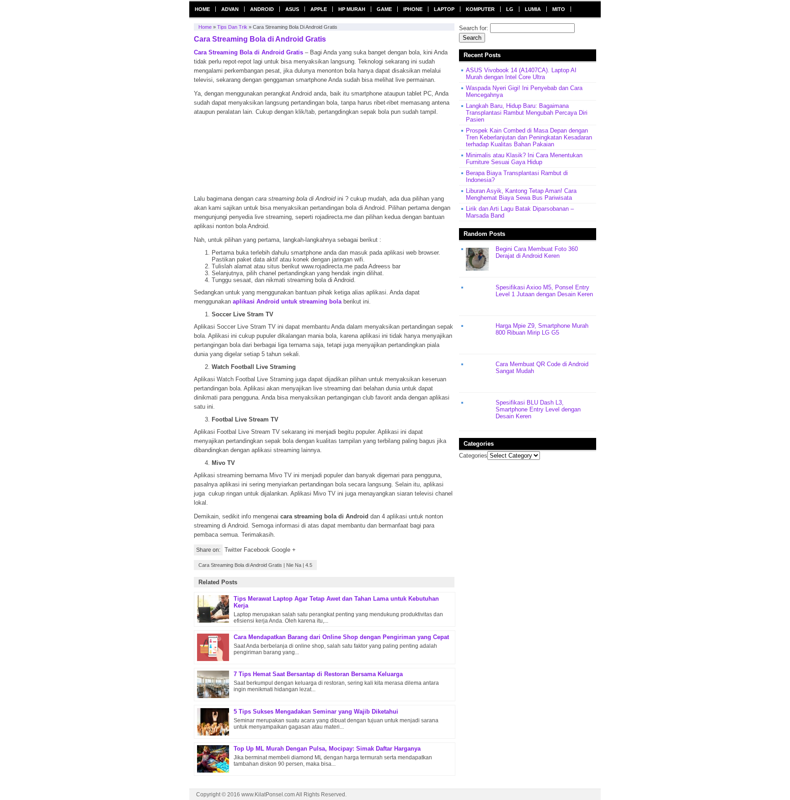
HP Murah (351, 9)
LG (509, 9)
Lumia (533, 9)
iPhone (412, 9)
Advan (230, 9)
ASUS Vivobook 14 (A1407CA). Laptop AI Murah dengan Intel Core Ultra (521, 73)
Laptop (444, 9)
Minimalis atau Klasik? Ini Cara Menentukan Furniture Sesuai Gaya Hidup (524, 158)
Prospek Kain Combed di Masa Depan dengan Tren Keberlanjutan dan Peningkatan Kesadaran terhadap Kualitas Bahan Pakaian (529, 137)
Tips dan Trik (232, 27)
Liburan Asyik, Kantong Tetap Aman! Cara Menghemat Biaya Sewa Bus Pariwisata (521, 194)
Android (262, 9)
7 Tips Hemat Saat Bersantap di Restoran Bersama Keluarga (318, 674)
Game (384, 9)
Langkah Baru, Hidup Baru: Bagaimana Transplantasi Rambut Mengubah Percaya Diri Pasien (526, 112)
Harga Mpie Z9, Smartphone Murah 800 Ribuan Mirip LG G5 (542, 329)
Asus (292, 9)
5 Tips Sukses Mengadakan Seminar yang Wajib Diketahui (316, 711)
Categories (473, 455)
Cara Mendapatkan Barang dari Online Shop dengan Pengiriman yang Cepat (341, 637)
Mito (558, 9)
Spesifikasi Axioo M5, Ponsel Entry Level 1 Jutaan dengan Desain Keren (544, 291)
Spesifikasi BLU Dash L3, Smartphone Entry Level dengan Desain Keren (538, 409)
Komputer (480, 9)
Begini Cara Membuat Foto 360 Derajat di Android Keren (537, 252)
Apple (318, 9)
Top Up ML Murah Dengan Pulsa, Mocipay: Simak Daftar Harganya (327, 748)
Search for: (473, 28)
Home (202, 9)
